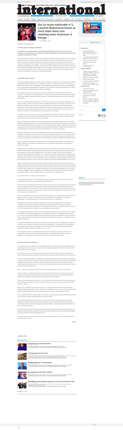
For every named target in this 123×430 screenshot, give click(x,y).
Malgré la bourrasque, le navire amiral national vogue (91, 83)
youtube (104, 116)
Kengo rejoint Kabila (88, 79)
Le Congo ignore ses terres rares (38, 353)
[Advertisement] (47, 408)
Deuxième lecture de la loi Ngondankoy (40, 362)
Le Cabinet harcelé (88, 88)
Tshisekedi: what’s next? (90, 60)
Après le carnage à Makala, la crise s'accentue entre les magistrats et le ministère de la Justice (91, 101)
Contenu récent (95, 42)
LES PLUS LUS (84, 42)
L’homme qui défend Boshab (91, 81)
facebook (99, 116)
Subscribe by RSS (85, 2)
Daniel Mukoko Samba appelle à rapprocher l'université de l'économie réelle (51, 381)
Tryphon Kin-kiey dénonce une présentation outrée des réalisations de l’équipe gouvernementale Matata (91, 73)
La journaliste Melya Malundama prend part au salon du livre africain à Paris (90, 53)
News (25, 336)
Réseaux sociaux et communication (88, 66)
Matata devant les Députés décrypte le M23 (90, 91)
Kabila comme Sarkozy (89, 94)
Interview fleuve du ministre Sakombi (39, 343)
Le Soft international (61, 10)
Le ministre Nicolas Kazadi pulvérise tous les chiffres (90, 57)
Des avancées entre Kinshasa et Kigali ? (40, 372)
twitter (102, 116)
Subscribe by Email (98, 2)
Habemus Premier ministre (90, 77)
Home (18, 427)
